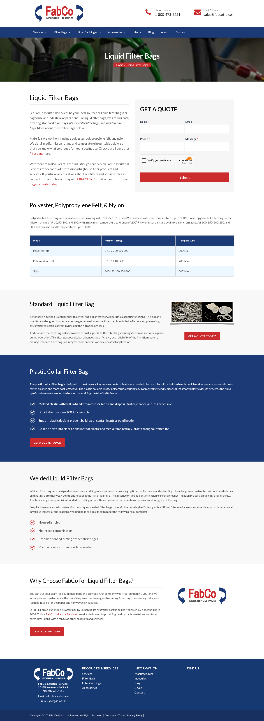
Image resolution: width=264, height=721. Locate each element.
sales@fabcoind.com (218, 14)
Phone (145, 138)
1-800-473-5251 (167, 14)
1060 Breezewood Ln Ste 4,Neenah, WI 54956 (53, 687)
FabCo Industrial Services (61, 614)
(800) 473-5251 (85, 179)
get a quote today (45, 184)
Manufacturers (144, 673)
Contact (180, 32)
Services (38, 32)
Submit (185, 177)
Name (144, 121)
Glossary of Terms (115, 715)
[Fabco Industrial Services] (59, 13)
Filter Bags (60, 32)
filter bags (36, 153)
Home (119, 64)
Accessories (115, 32)
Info (135, 32)
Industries (141, 678)
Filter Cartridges (87, 32)
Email (189, 121)
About (164, 32)
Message (191, 138)
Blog (151, 32)
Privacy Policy (134, 715)
